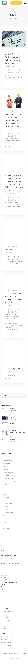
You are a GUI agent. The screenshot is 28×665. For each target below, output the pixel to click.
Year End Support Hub (10, 476)
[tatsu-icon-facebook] (1, 563)
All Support (8, 488)
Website (7, 525)
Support (6, 469)
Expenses (7, 516)
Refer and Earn (8, 460)
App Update (8, 463)
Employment (8, 51)
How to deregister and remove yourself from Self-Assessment (13, 298)
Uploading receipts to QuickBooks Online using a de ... (17, 432)
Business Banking (9, 513)
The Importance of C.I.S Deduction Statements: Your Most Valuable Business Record (13, 120)
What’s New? (9, 504)
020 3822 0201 (8, 636)
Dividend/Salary (9, 479)
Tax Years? (9, 249)
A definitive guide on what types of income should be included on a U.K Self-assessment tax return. (14, 182)
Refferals (7, 497)
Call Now (16, 3)
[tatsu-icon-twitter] (12, 563)
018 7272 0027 (8, 639)
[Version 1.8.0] (5, 441)
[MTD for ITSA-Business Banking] (5, 418)
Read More (8, 83)
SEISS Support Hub (10, 485)
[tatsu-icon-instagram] (4, 563)
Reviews (6, 491)
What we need (9, 473)
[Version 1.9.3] (5, 411)
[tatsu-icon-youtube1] (10, 563)
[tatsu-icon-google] (15, 563)
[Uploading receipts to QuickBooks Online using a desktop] (5, 433)
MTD (9, 246)
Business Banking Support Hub (13, 482)
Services (6, 466)
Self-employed (19, 51)
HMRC (13, 51)
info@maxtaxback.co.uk (10, 642)
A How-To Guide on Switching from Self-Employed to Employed (13, 58)
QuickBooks (8, 522)
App (6, 500)
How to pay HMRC (13, 368)
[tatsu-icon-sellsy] (18, 563)
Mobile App (4, 575)
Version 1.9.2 (13, 423)
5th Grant (7, 528)
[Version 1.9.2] (5, 425)
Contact (6, 531)
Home (11, 19)
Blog (5, 494)
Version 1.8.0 (13, 439)
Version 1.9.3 (13, 408)
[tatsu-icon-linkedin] (7, 563)
